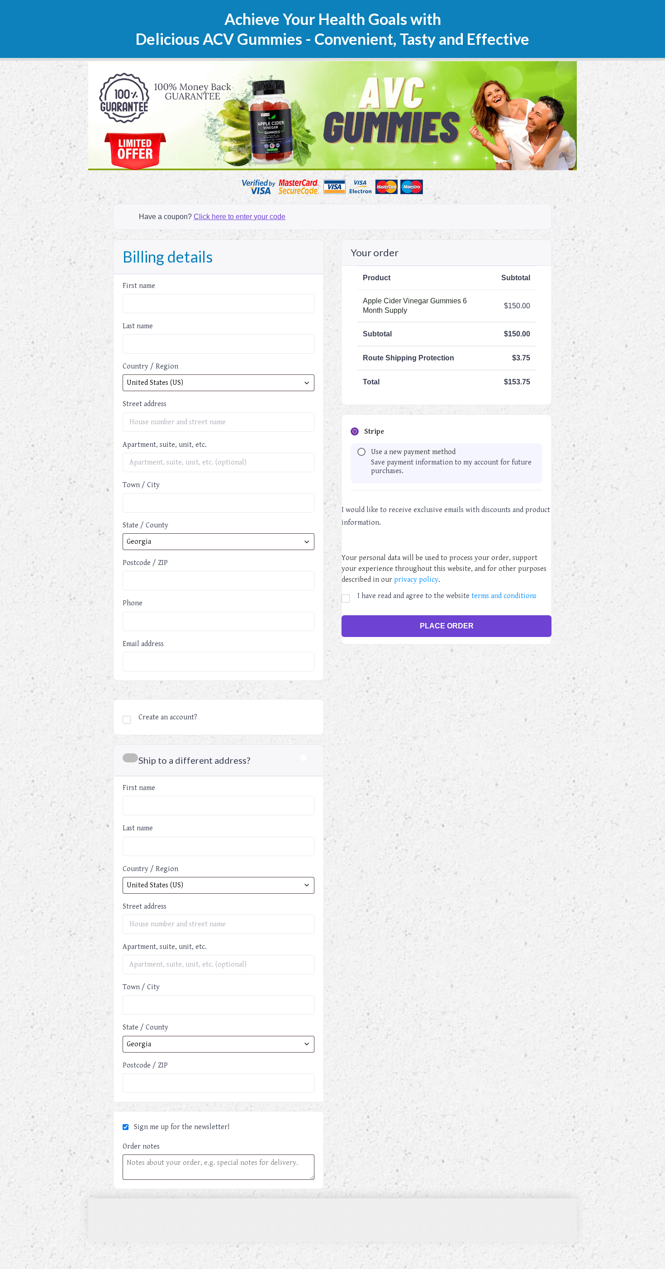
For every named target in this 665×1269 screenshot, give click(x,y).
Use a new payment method (413, 452)
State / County (145, 525)
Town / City (144, 485)
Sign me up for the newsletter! (180, 1127)
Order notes (141, 1146)
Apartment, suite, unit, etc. (165, 445)
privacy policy (416, 579)
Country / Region (153, 366)
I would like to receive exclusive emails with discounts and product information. (446, 516)
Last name (140, 326)
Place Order (447, 626)
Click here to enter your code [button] (239, 216)
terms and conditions (504, 596)
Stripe (374, 431)
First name (142, 286)
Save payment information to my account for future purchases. (451, 466)
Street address (147, 404)
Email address (146, 644)
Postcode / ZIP (145, 563)
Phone (135, 603)
